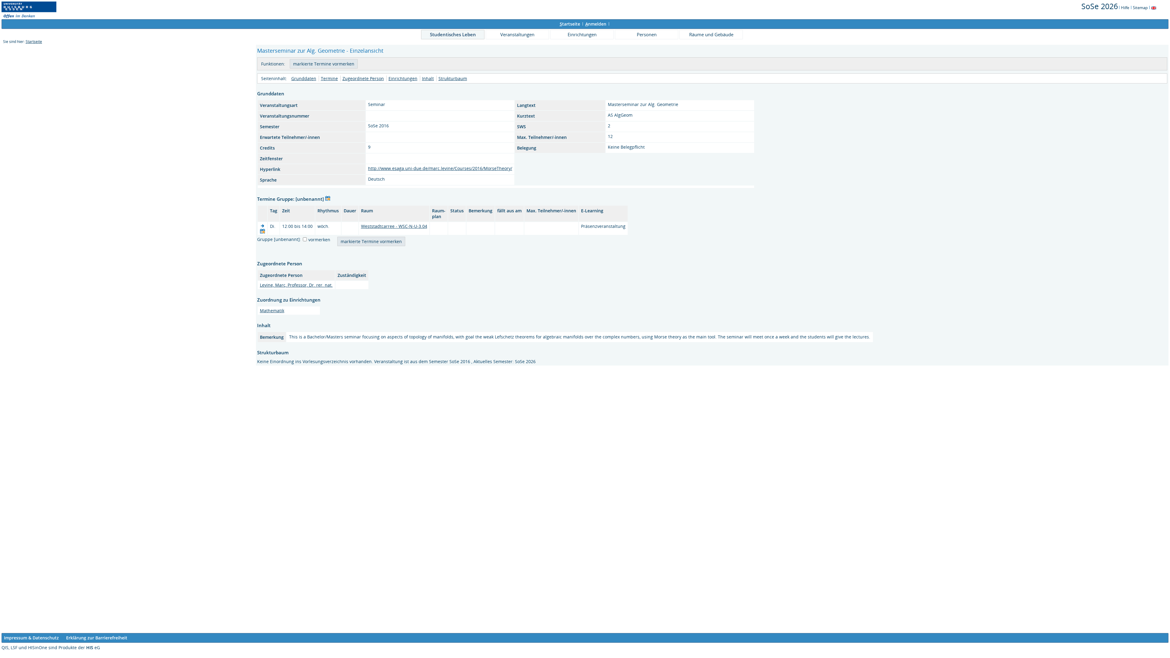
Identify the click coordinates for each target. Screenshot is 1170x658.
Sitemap (1140, 7)
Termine (329, 78)
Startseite (34, 41)
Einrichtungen (582, 34)
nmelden (595, 24)
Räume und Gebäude (711, 34)
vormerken (319, 239)
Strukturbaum (452, 78)
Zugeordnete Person (363, 78)
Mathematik (272, 310)
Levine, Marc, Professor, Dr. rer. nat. (296, 285)
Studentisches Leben (453, 34)
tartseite (570, 24)
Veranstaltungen (517, 34)
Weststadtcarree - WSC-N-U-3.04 (394, 226)
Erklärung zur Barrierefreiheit (96, 638)
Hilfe (1125, 7)
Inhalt (428, 78)
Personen (647, 34)
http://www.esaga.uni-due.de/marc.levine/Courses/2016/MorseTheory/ (440, 168)
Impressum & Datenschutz (31, 638)
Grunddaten (303, 78)
